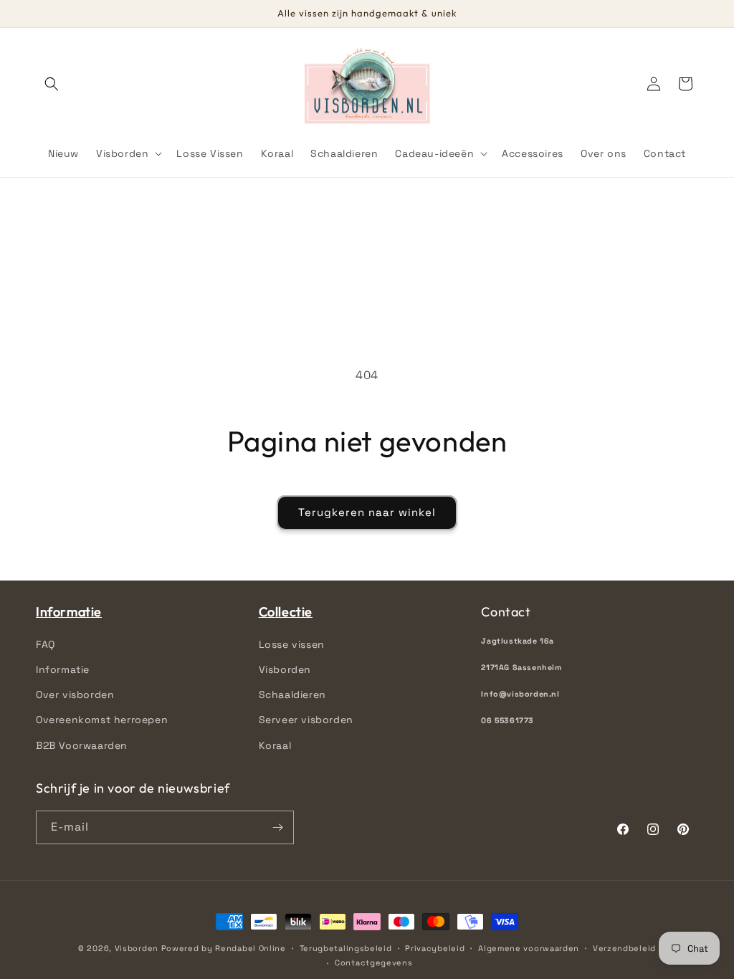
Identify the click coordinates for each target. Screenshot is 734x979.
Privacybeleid (434, 948)
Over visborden (75, 694)
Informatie (63, 669)
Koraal (275, 745)
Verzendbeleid (624, 948)
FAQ (45, 644)
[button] (51, 84)
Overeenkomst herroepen (102, 719)
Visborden (285, 669)
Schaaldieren (292, 694)
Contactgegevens (374, 962)
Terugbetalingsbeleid (346, 948)
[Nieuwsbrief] (277, 827)
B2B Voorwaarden (82, 745)
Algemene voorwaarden (528, 948)
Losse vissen (292, 644)
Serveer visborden (306, 719)
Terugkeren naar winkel (367, 512)
